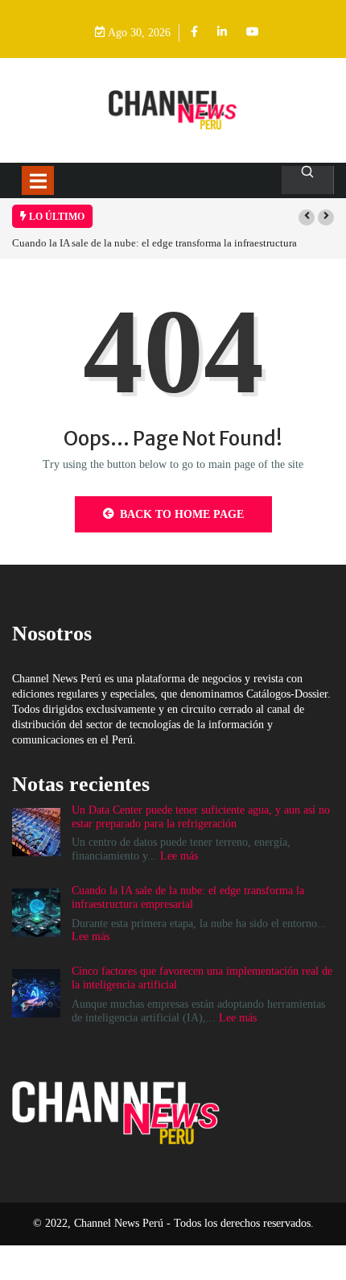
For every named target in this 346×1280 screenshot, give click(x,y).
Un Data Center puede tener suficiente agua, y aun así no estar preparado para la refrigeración (201, 817)
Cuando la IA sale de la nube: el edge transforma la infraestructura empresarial (188, 897)
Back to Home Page (182, 514)
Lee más (179, 856)
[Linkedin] (222, 33)
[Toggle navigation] (38, 180)
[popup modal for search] (308, 180)
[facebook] (194, 33)
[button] (307, 217)
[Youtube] (252, 33)
